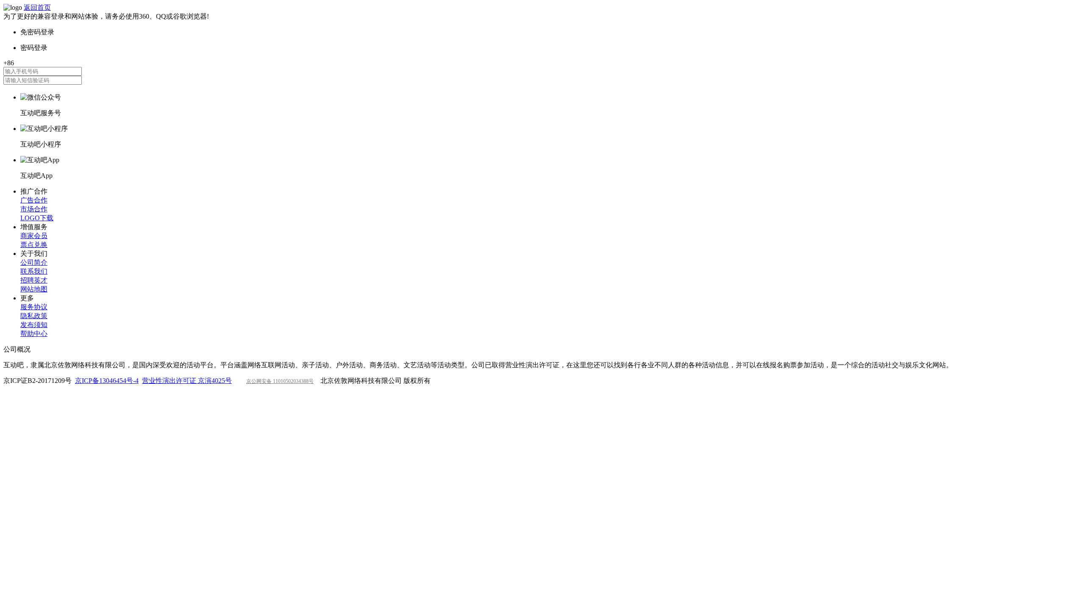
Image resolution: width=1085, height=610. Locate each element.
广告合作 (33, 200)
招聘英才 (33, 280)
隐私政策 (33, 315)
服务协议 (33, 307)
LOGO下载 (36, 218)
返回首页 (37, 7)
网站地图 (33, 289)
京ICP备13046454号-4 (107, 380)
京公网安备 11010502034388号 (280, 381)
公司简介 (33, 262)
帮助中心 (33, 333)
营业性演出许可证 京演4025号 (187, 380)
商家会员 (33, 235)
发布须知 (33, 324)
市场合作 (33, 209)
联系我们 (33, 271)
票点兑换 (33, 244)
